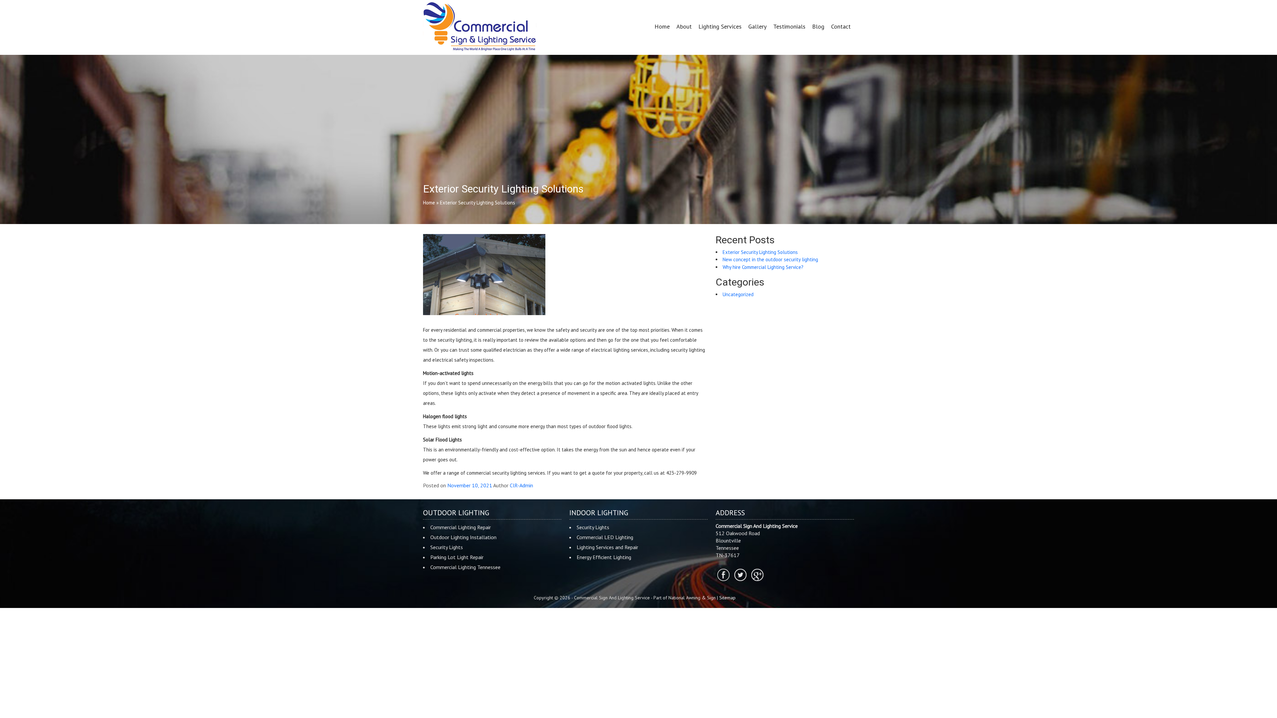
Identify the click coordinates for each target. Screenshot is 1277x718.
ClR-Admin (521, 485)
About (684, 26)
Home (662, 26)
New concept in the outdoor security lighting (770, 259)
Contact (841, 26)
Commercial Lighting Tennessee (465, 567)
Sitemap (727, 598)
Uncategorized (738, 294)
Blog (818, 26)
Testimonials (789, 26)
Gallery (757, 26)
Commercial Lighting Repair (460, 527)
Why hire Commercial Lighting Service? (763, 267)
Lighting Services (720, 26)
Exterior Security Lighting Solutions (760, 252)
